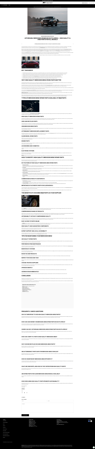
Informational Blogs (5, 422)
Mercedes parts (28, 52)
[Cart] (93, 3)
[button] (85, 3)
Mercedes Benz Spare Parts (6, 435)
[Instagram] (91, 421)
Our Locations (4, 420)
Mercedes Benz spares (49, 85)
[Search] (89, 3)
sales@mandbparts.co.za (27, 288)
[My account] (91, 3)
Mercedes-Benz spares (63, 173)
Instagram (26, 290)
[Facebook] (89, 421)
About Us (4, 425)
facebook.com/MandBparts (28, 289)
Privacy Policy (4, 430)
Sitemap (4, 437)
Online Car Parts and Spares (6, 432)
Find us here (27, 291)
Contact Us (4, 427)
